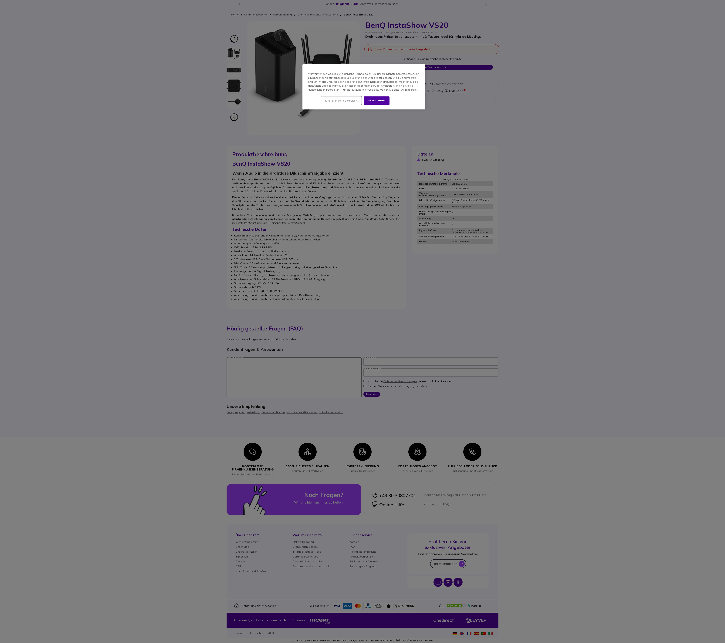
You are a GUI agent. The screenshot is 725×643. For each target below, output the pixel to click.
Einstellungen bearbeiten (341, 100)
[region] (363, 87)
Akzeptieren (376, 100)
